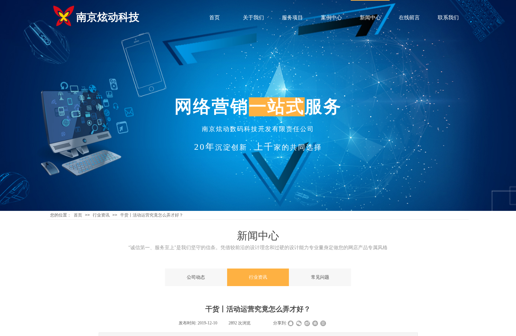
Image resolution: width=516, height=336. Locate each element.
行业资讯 (101, 215)
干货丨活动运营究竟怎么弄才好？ (151, 215)
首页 (78, 215)
